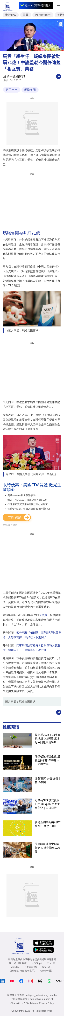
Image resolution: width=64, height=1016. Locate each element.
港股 (5, 80)
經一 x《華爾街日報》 (38, 5)
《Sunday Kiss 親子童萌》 (22, 970)
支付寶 (43, 615)
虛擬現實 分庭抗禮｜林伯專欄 (48, 780)
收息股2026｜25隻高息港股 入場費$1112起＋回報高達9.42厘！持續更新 (47, 738)
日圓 (26, 14)
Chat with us (16, 1003)
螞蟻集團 (30, 89)
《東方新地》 (31, 967)
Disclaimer (31, 1003)
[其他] (58, 76)
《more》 (46, 967)
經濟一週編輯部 (14, 76)
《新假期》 (23, 963)
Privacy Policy (46, 1003)
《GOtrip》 (37, 963)
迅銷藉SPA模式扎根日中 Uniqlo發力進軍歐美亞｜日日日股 (47, 804)
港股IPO (10, 14)
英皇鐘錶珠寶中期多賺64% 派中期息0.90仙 (47, 848)
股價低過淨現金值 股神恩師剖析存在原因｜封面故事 (47, 760)
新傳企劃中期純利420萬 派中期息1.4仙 (48, 824)
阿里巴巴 (11, 89)
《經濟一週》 (46, 970)
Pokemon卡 (43, 14)
